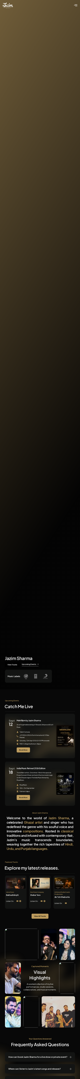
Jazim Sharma (58, 818)
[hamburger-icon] (75, 5)
